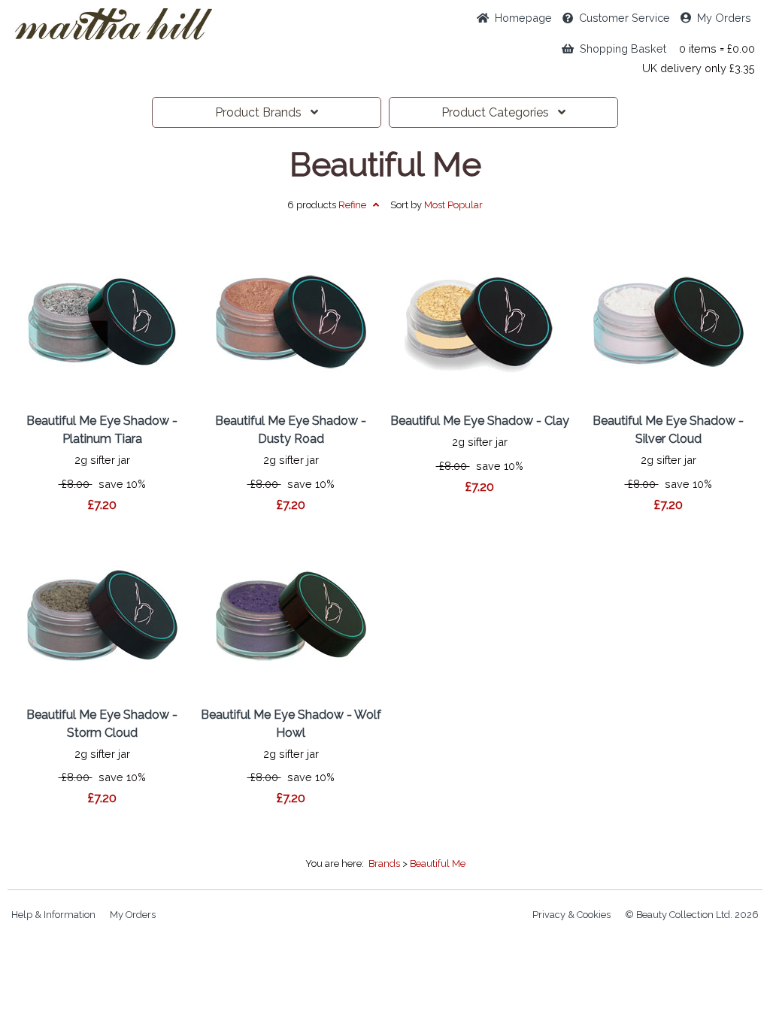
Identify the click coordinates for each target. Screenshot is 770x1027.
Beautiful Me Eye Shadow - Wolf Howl (291, 723)
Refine (355, 205)
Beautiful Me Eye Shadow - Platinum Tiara (101, 430)
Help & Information (53, 914)
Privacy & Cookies (571, 914)
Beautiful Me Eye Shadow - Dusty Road (290, 430)
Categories (499, 112)
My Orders (721, 17)
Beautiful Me (385, 165)
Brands (263, 112)
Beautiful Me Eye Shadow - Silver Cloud (668, 430)
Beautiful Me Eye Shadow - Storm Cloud (101, 723)
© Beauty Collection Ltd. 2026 (692, 914)
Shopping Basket (620, 48)
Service (624, 17)
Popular (453, 205)
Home (520, 17)
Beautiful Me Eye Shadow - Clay (479, 421)
